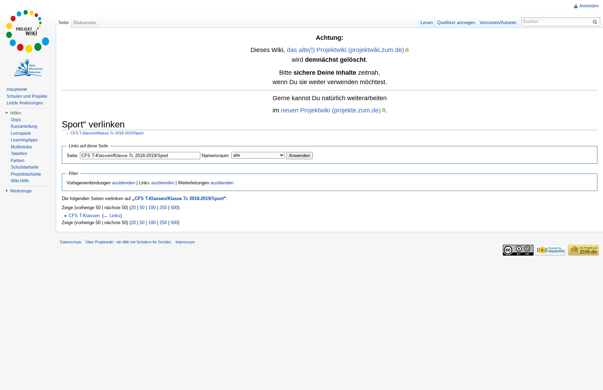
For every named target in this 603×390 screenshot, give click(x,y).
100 (152, 207)
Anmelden (589, 5)
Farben (17, 160)
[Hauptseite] (28, 31)
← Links (112, 215)
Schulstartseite (25, 167)
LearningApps (24, 140)
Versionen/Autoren (497, 22)
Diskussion (84, 22)
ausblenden (123, 182)
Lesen (426, 22)
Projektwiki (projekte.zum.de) (331, 110)
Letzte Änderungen (25, 103)
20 (133, 207)
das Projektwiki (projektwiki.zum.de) (345, 49)
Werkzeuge (21, 191)
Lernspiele (21, 133)
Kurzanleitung (24, 126)
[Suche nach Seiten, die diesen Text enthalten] (596, 21)
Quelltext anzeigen (456, 22)
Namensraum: (216, 155)
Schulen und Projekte (27, 96)
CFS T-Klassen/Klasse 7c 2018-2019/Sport (106, 133)
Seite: (73, 155)
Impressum (185, 242)
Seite (63, 22)
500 (174, 207)
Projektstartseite (26, 174)
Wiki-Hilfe (20, 180)
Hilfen (15, 113)
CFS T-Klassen (84, 215)
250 (163, 207)
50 (142, 207)
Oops (16, 119)
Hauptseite (17, 89)
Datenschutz (71, 242)
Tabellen (19, 153)
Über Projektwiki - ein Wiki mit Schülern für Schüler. (128, 242)
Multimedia (21, 147)
